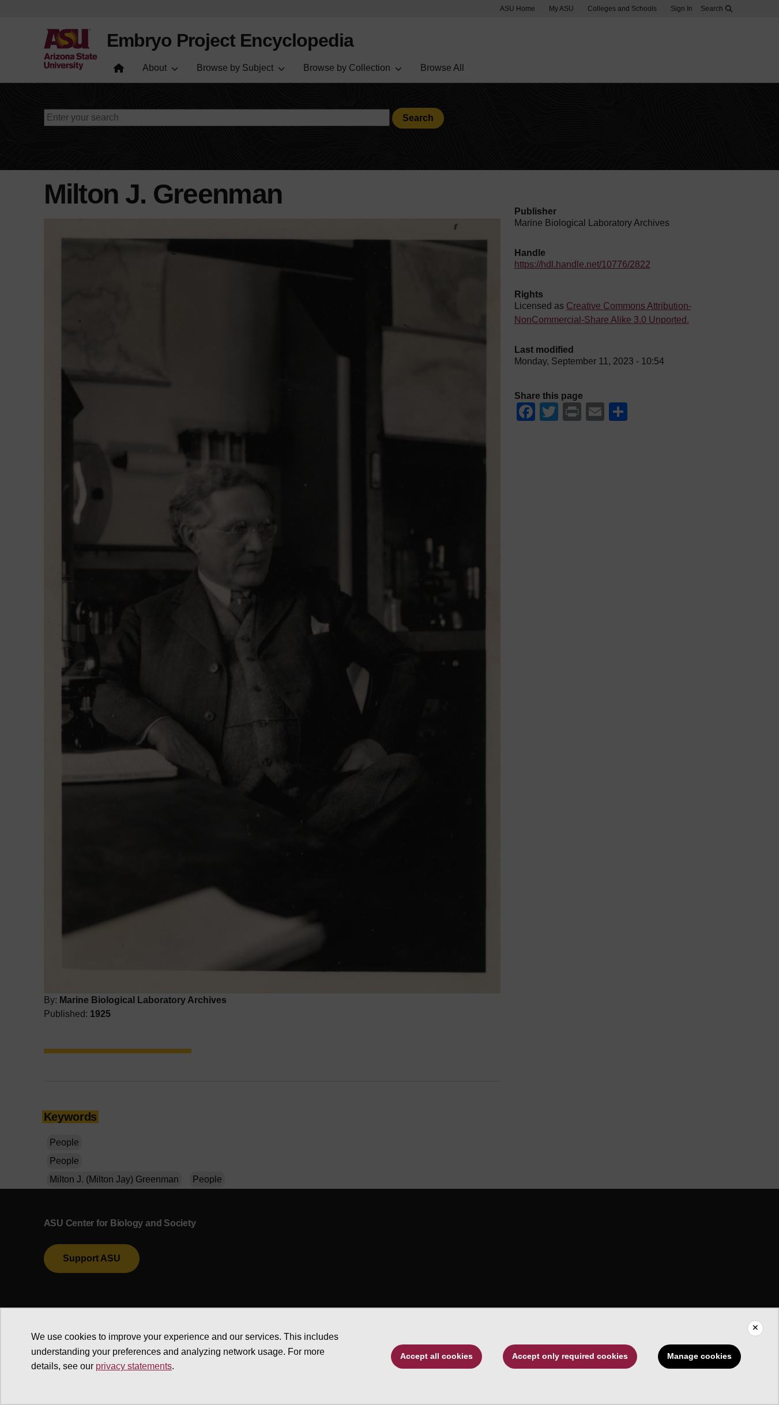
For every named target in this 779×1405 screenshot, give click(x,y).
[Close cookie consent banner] (755, 1328)
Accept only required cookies (570, 1356)
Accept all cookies (436, 1356)
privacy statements (134, 1366)
